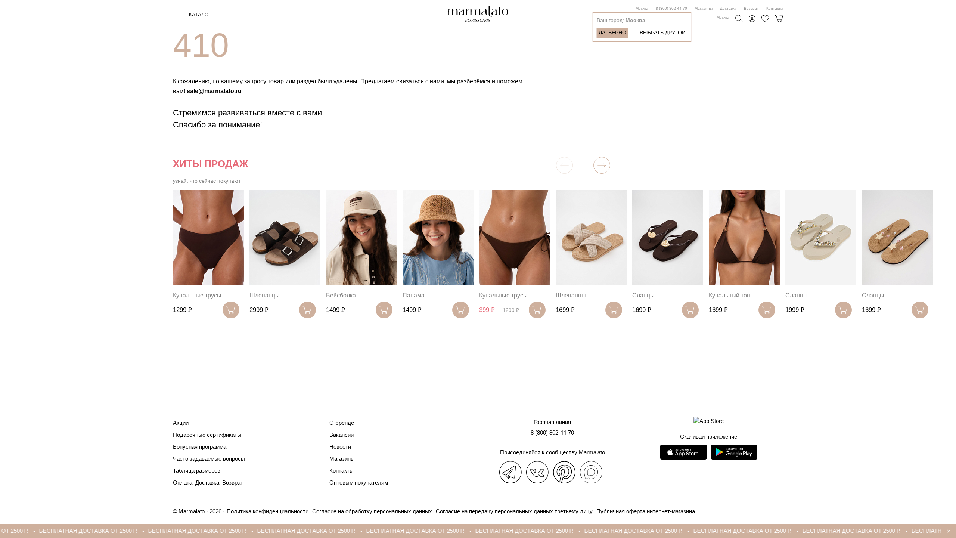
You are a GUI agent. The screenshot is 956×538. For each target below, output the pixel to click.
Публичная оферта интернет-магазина (645, 511)
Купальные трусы (197, 295)
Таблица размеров (196, 470)
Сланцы (643, 295)
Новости (340, 446)
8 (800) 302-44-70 (671, 8)
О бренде (341, 423)
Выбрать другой (663, 32)
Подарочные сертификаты (207, 435)
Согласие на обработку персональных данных (372, 511)
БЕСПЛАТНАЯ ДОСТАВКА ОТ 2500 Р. (52, 531)
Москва (642, 8)
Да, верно (612, 32)
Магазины (704, 8)
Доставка (728, 8)
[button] (601, 165)
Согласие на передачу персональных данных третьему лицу (514, 511)
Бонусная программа (199, 446)
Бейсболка (341, 295)
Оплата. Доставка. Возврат (208, 482)
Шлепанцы (264, 295)
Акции (181, 423)
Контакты (774, 8)
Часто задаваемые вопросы (209, 458)
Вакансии (341, 435)
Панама (414, 295)
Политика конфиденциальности (267, 511)
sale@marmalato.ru (214, 91)
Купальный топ (729, 295)
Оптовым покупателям (358, 482)
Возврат (751, 8)
